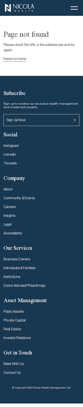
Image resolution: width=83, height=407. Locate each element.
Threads (10, 163)
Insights (9, 216)
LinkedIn (10, 154)
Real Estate (12, 329)
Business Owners (17, 259)
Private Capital (15, 320)
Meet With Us (14, 364)
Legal (8, 224)
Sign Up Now (16, 120)
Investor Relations (17, 338)
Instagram (11, 146)
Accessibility (13, 233)
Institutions (12, 277)
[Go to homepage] (19, 7)
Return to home (15, 59)
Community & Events (19, 198)
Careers (10, 207)
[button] (74, 8)
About (8, 189)
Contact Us (12, 372)
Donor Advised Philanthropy (25, 285)
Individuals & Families (20, 268)
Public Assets (14, 311)
